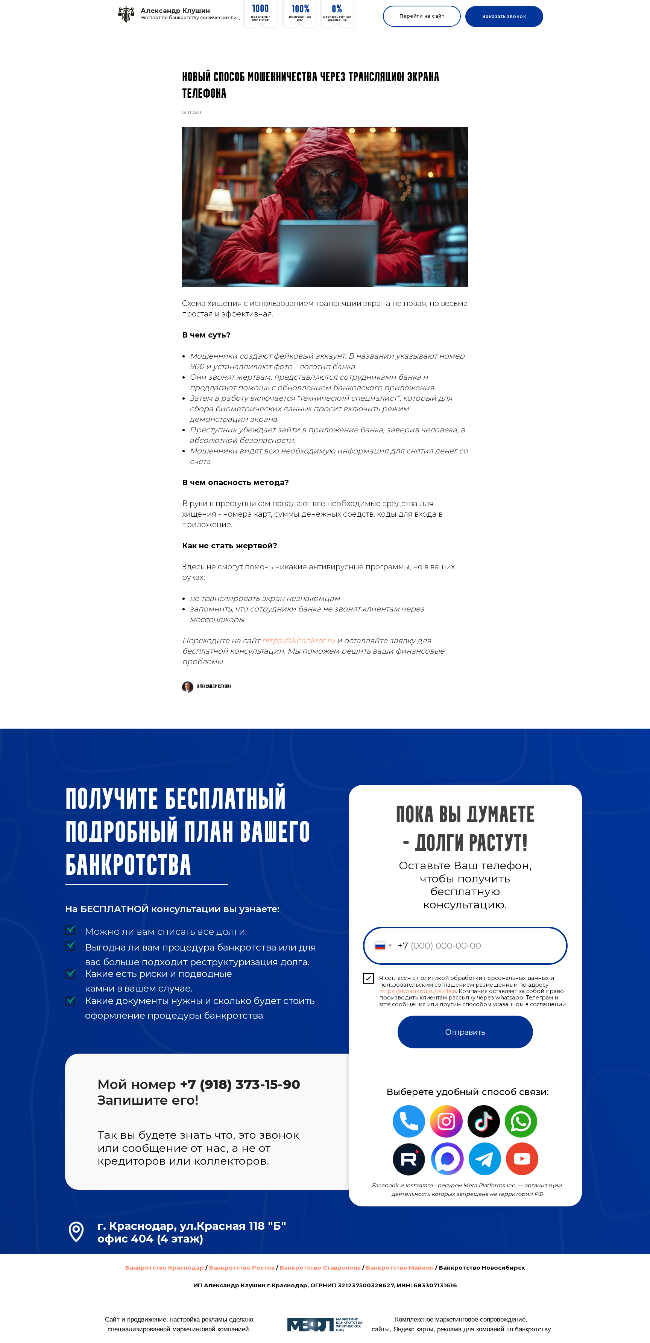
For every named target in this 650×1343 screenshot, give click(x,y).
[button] (504, 16)
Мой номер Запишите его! (198, 1092)
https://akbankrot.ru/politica (417, 991)
